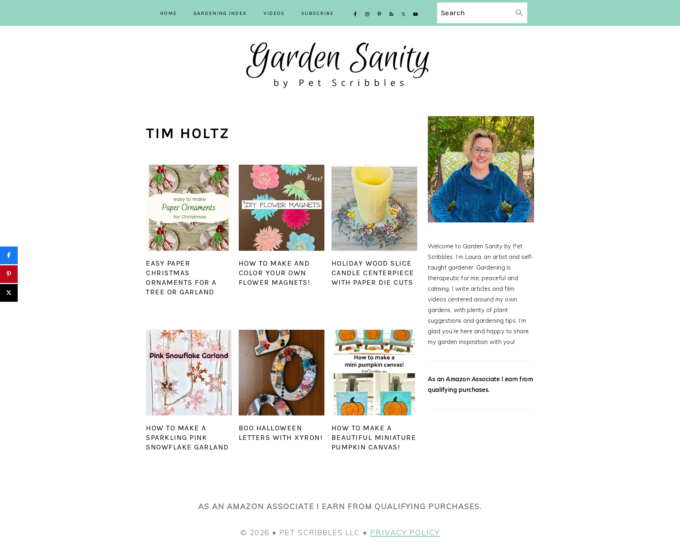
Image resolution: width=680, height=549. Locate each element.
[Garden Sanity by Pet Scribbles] (340, 94)
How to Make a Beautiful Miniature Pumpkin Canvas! (374, 437)
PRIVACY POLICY (405, 532)
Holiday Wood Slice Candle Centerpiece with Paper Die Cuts (373, 273)
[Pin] (9, 274)
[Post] (9, 293)
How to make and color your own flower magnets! (275, 273)
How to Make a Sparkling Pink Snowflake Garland (187, 437)
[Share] (9, 255)
